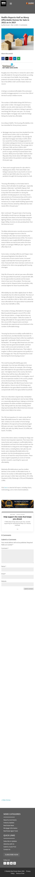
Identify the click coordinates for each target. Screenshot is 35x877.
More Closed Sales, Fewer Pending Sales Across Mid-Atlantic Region (15, 621)
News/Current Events (10, 820)
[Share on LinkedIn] (14, 58)
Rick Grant (6, 25)
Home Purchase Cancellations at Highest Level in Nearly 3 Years (15, 756)
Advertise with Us (9, 844)
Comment (5, 548)
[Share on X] (7, 58)
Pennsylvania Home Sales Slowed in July (16, 790)
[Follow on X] (8, 863)
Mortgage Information (10, 828)
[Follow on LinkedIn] (11, 863)
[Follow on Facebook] (5, 863)
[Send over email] (18, 58)
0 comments (23, 25)
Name (3, 566)
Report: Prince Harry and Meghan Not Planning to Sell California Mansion (17, 722)
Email (3, 574)
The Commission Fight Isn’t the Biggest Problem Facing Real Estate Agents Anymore (17, 656)
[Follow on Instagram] (14, 863)
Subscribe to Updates (10, 841)
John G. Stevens (9, 659)
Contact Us (7, 849)
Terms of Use (20, 873)
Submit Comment (28, 589)
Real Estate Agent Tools (11, 831)
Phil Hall (7, 625)
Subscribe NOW (11, 854)
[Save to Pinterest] (10, 58)
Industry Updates (9, 823)
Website (3, 581)
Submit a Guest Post (10, 847)
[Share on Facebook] (3, 58)
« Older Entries (5, 800)
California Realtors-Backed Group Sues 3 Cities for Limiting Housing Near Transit (17, 689)
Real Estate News (9, 825)
